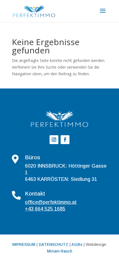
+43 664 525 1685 (45, 209)
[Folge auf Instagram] (54, 139)
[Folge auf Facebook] (65, 139)
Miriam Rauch (59, 251)
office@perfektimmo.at (51, 202)
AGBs (76, 244)
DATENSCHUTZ (53, 244)
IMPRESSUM (23, 244)
